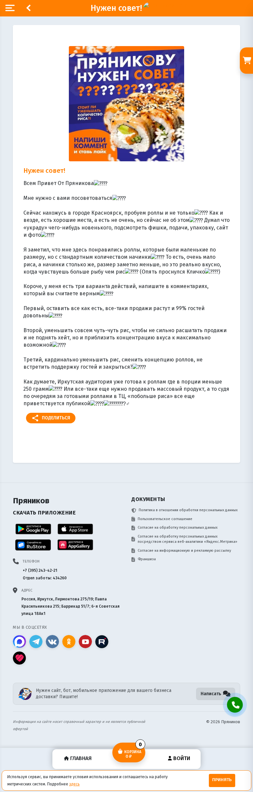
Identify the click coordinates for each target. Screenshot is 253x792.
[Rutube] (101, 641)
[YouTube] (85, 641)
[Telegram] (35, 641)
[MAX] (19, 641)
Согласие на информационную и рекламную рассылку (184, 550)
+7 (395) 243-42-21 (40, 570)
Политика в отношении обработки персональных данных (188, 510)
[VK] (52, 641)
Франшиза (147, 559)
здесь (74, 784)
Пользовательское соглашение (165, 519)
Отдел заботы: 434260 (45, 578)
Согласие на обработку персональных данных (177, 527)
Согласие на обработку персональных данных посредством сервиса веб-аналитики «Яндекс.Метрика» (187, 539)
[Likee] (19, 658)
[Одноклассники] (68, 641)
